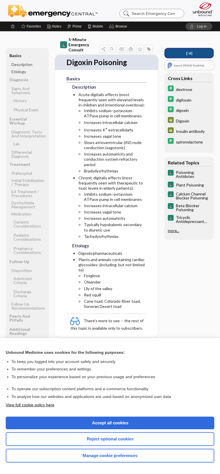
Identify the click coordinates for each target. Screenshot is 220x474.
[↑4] (189, 53)
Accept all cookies (110, 422)
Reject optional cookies (110, 438)
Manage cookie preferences (110, 455)
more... (173, 230)
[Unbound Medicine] (201, 9)
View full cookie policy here (30, 405)
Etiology (18, 71)
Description (21, 64)
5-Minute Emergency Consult (78, 44)
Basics (15, 55)
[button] (119, 26)
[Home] (13, 26)
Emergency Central (53, 10)
